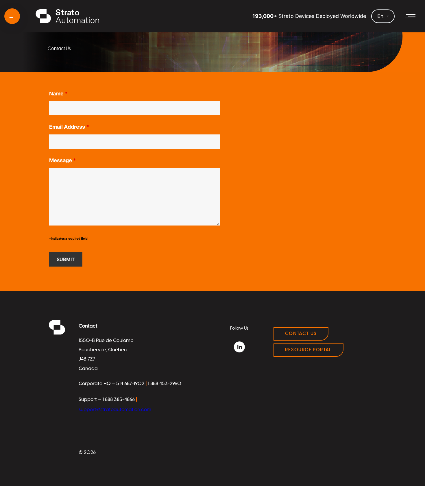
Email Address (69, 127)
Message (62, 160)
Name (58, 94)
